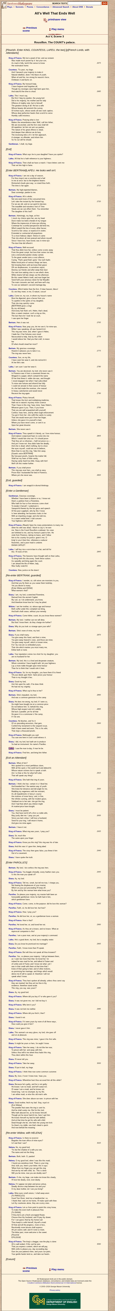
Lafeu (11, 96)
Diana (11, 595)
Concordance (42, 7)
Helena (12, 1147)
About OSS (77, 7)
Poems (30, 7)
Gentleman (13, 144)
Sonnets (20, 7)
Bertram (12, 190)
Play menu (57, 29)
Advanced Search (60, 7)
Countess (13, 70)
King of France (15, 58)
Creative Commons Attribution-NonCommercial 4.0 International (51, 1283)
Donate (89, 7)
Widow (12, 606)
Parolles (12, 894)
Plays (9, 7)
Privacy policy (55, 1290)
